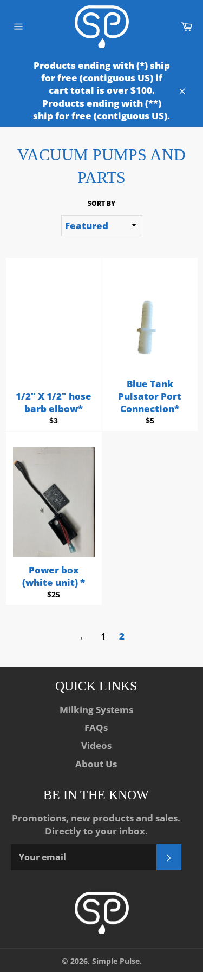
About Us (96, 764)
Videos (96, 745)
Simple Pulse (116, 961)
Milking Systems (96, 709)
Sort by (101, 203)
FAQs (96, 727)
